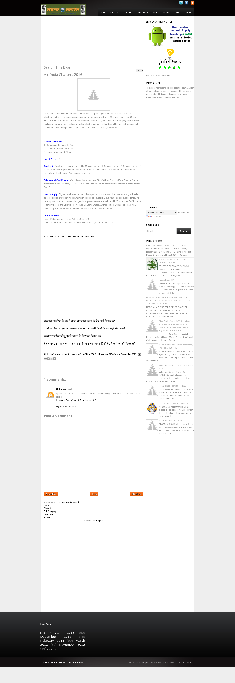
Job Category (50, 511)
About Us (114, 12)
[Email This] (45, 358)
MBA (111, 354)
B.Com (80, 354)
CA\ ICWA (89, 354)
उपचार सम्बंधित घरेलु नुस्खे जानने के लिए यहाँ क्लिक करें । (74, 336)
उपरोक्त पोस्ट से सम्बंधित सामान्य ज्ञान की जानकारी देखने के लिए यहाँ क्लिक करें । (86, 328)
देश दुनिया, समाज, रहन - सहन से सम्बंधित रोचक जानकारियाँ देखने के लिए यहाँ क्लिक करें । (91, 343)
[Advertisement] (71, 42)
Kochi (97, 354)
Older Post (136, 494)
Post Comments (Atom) (68, 502)
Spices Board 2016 (167, 280)
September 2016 (128, 354)
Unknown (61, 389)
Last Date (128, 12)
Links (188, 12)
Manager (104, 354)
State (156, 12)
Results (166, 12)
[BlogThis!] (48, 358)
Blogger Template (153, 662)
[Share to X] (51, 358)
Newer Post (51, 494)
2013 (42, 633)
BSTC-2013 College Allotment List (173, 403)
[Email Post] (139, 354)
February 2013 (52, 640)
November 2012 (72, 644)
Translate (157, 217)
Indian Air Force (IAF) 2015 (170, 421)
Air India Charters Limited (55, 354)
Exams (177, 12)
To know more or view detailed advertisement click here (69, 236)
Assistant (72, 354)
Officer (117, 354)
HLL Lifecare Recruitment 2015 (172, 386)
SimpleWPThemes (137, 662)
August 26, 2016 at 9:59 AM (66, 407)
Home (103, 12)
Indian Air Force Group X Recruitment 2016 (76, 400)
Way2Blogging (170, 662)
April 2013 (64, 632)
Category (143, 12)
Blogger (99, 520)
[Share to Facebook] (54, 358)
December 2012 (55, 636)
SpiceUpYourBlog (186, 662)
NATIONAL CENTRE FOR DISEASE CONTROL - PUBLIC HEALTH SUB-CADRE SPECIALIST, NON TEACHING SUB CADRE (168, 300)
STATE (47, 517)
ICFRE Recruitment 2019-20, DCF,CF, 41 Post (166, 245)
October (50, 649)
